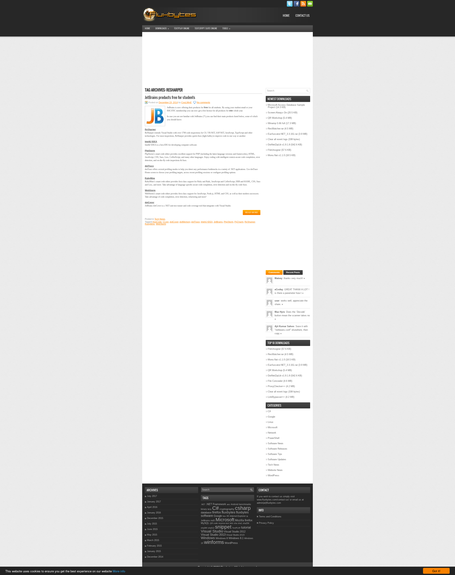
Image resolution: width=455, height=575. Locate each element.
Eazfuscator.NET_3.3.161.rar (283, 134)
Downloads (162, 28)
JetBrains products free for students (170, 97)
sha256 (246, 523)
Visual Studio (212, 531)
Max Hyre (280, 312)
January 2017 (154, 501)
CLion (166, 222)
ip (247, 516)
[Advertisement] (227, 60)
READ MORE (251, 212)
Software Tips (275, 454)
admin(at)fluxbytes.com (269, 503)
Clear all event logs (278, 139)
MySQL (205, 523)
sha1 (240, 523)
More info (119, 571)
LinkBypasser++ (276, 397)
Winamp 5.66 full (276, 123)
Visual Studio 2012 (234, 531)
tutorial (246, 527)
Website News (275, 470)
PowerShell (273, 438)
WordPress (273, 475)
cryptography (227, 509)
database (206, 512)
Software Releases (277, 448)
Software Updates (277, 459)
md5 (213, 520)
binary (204, 509)
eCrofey (279, 289)
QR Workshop (275, 118)
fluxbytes (228, 512)
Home (286, 15)
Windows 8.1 (236, 538)
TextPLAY (236, 528)
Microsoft (272, 427)
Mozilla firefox (243, 520)
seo (231, 523)
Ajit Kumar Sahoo (284, 326)
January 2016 (154, 512)
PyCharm (238, 222)
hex (224, 516)
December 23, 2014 (168, 102)
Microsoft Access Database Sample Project (286, 106)
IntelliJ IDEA (207, 222)
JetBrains (218, 222)
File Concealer (275, 381)
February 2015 (154, 545)
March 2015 (153, 540)
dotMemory (185, 222)
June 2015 (152, 529)
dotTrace (195, 222)
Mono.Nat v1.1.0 (276, 155)
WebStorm (161, 224)
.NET (203, 504)
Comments (274, 272)
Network (272, 432)
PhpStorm (228, 222)
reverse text (223, 523)
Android (234, 504)
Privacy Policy (266, 523)
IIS (228, 516)
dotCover (174, 222)
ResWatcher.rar (276, 128)
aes (228, 504)
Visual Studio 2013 (213, 534)
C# (269, 411)
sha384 (204, 528)
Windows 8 (222, 538)
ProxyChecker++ (276, 386)
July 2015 (152, 523)
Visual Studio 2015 (235, 535)
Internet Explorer (238, 516)
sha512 (211, 528)
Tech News (159, 219)
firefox (216, 512)
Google (271, 416)
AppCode (157, 222)
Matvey (278, 278)
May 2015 (152, 534)
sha (235, 523)
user (277, 300)
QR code (214, 523)
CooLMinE (186, 102)
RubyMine (150, 224)
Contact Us (302, 15)
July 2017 (152, 496)
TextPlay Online (181, 28)
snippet (223, 527)
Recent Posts (293, 272)
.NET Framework (216, 504)
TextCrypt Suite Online (206, 28)
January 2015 (154, 551)
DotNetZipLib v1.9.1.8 (279, 144)
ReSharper (250, 222)
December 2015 (155, 518)
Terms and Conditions (270, 516)
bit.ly (210, 509)
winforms (214, 542)
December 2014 (155, 556)
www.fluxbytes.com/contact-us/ (273, 499)
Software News (275, 443)
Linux (270, 422)
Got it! (436, 571)
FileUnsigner (274, 150)
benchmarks (245, 504)
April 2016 (152, 507)
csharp (243, 508)
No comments (203, 102)
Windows (208, 538)
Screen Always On (277, 112)
